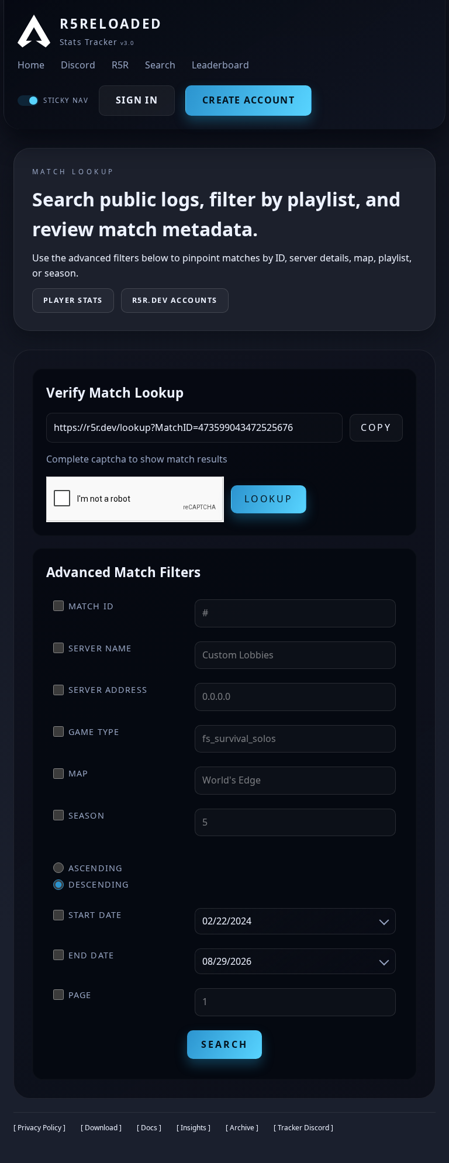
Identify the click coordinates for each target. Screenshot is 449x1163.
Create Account (248, 100)
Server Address (107, 689)
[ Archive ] (242, 1128)
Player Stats (73, 300)
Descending (98, 884)
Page (80, 994)
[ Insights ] (193, 1128)
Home (31, 64)
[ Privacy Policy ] (39, 1128)
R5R (120, 64)
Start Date (95, 914)
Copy (376, 427)
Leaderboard (220, 64)
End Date (91, 955)
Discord (78, 64)
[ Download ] (101, 1128)
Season (86, 815)
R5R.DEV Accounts (174, 300)
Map (78, 773)
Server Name (100, 648)
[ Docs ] (149, 1128)
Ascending (95, 868)
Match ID (91, 606)
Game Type (93, 731)
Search (160, 64)
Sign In (137, 100)
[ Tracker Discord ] (303, 1128)
